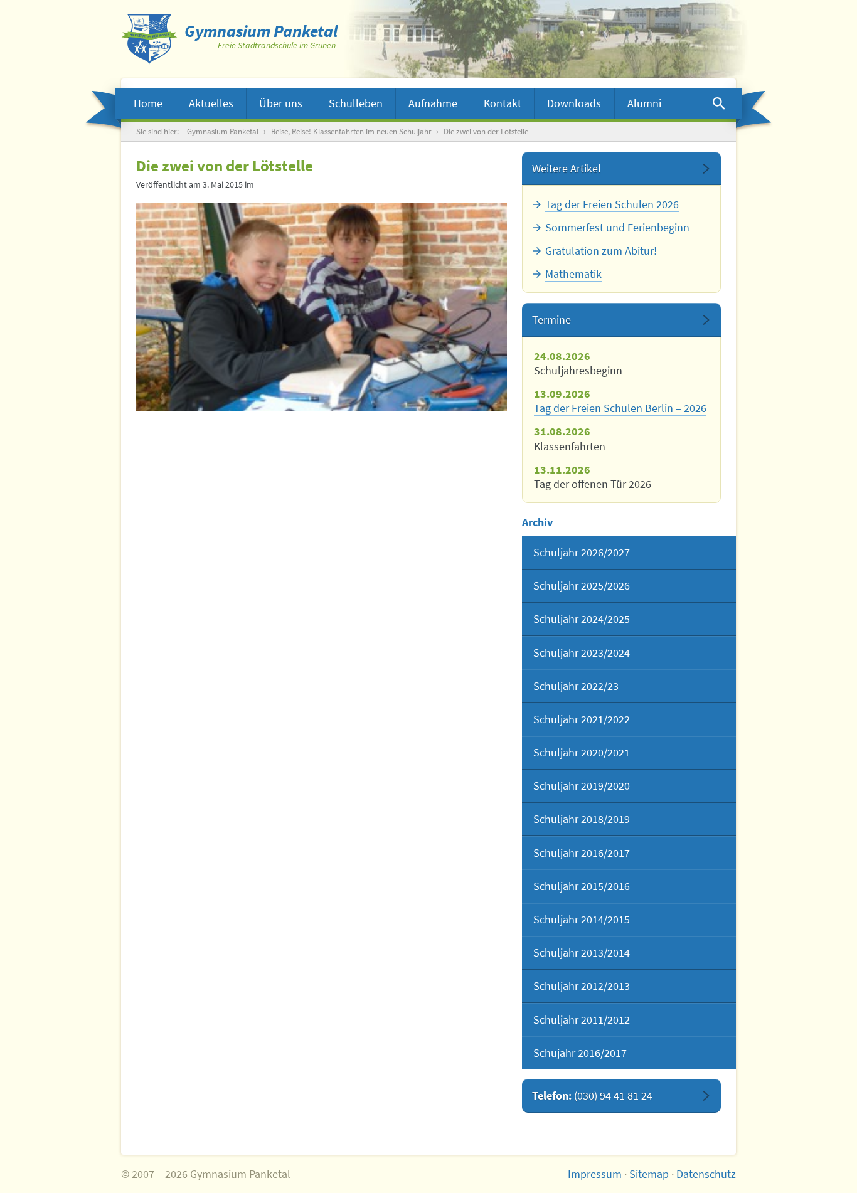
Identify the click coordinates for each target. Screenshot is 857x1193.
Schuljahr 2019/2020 (581, 785)
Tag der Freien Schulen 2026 (612, 204)
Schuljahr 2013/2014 (581, 952)
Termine (551, 319)
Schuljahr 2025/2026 (581, 585)
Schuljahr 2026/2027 (581, 552)
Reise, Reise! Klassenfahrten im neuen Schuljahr (351, 131)
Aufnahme (432, 103)
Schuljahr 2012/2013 (581, 985)
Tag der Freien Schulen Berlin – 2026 (620, 408)
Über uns (280, 103)
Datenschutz (706, 1174)
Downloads (574, 103)
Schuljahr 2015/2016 (581, 886)
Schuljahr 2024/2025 (581, 619)
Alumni (644, 103)
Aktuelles (211, 103)
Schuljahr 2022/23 (576, 686)
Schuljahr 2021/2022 (581, 719)
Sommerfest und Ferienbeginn (617, 227)
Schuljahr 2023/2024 (581, 652)
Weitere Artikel (566, 168)
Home (148, 103)
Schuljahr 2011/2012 (581, 1019)
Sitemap (649, 1174)
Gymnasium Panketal (222, 131)
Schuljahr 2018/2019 (581, 819)
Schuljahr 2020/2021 (581, 752)
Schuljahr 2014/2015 (581, 919)
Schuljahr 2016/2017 (581, 853)
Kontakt (502, 103)
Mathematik (573, 274)
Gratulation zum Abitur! (601, 250)
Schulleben (356, 103)
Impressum (595, 1174)
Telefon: (592, 1095)
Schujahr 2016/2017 (580, 1053)
